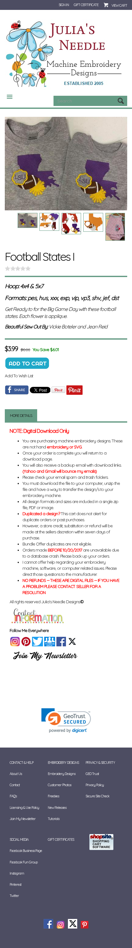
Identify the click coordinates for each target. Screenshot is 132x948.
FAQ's (13, 796)
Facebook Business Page (26, 850)
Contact (15, 785)
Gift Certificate (86, 5)
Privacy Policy (95, 785)
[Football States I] (66, 163)
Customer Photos (59, 785)
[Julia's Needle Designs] (64, 53)
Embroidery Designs (61, 773)
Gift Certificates (61, 839)
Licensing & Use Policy (24, 807)
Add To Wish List (19, 375)
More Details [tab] (21, 415)
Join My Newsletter (23, 818)
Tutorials (53, 818)
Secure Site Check (97, 796)
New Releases (57, 807)
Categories (7, 97)
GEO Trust (92, 773)
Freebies (53, 796)
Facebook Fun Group (23, 862)
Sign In (64, 5)
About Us (16, 773)
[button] (66, 721)
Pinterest (15, 884)
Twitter (14, 895)
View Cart (119, 5)
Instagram (17, 873)
